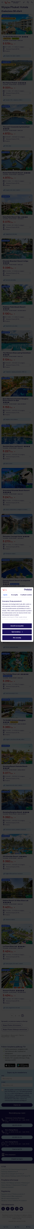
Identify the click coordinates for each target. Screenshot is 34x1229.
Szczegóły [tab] (14, 595)
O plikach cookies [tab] (26, 595)
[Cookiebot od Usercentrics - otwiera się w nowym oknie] (24, 590)
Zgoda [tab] (5, 595)
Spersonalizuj (16, 631)
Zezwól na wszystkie (17, 626)
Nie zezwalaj (17, 637)
